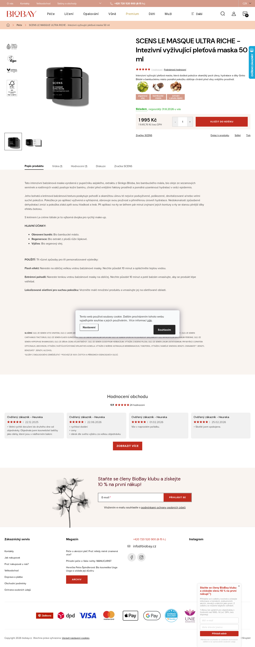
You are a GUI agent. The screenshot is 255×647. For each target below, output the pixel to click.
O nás (10, 3)
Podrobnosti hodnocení (175, 69)
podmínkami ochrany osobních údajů (163, 507)
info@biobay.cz (144, 546)
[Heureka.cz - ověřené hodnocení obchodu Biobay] (171, 615)
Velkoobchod (43, 3)
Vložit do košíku (221, 121)
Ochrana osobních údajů (18, 589)
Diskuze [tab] (101, 166)
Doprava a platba (14, 576)
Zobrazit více (128, 446)
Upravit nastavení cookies (76, 638)
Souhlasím (164, 330)
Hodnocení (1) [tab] (79, 166)
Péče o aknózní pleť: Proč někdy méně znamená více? (92, 552)
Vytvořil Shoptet (241, 638)
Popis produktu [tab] (34, 166)
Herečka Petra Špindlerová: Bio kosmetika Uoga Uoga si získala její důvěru (91, 569)
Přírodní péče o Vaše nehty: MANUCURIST (89, 561)
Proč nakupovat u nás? (17, 564)
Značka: (144, 135)
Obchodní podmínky (15, 583)
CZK (245, 3)
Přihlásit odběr (219, 633)
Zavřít (155, 134)
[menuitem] (51, 14)
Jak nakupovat (12, 557)
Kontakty (24, 3)
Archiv (77, 579)
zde (149, 320)
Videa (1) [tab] (57, 166)
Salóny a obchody (66, 3)
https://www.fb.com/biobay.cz (132, 557)
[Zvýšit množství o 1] (190, 121)
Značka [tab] (123, 166)
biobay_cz (141, 557)
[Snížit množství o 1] (175, 121)
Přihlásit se (177, 497)
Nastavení (89, 327)
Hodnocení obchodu (127, 396)
